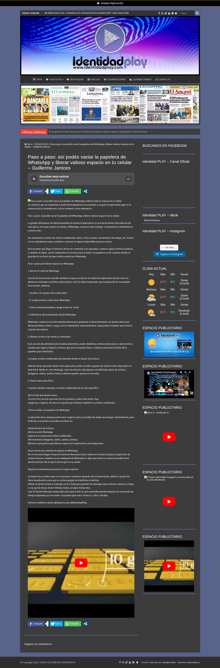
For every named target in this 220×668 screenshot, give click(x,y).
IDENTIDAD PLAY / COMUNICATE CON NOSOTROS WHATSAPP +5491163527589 (88, 13)
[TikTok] (165, 13)
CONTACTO (164, 79)
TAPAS (39, 79)
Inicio (29, 144)
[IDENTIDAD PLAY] (110, 45)
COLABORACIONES (116, 79)
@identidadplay (152, 220)
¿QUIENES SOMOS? (142, 79)
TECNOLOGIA (41, 144)
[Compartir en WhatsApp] (72, 191)
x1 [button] (128, 178)
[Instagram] (162, 13)
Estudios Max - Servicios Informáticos (181, 662)
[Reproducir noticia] (34, 178)
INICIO (26, 79)
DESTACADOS (77, 79)
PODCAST (95, 79)
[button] (195, 104)
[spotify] (172, 13)
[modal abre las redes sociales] (85, 191)
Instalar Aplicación (111, 3)
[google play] (176, 13)
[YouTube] (169, 13)
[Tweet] (56, 191)
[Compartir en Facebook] (36, 191)
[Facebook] (159, 13)
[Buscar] (197, 13)
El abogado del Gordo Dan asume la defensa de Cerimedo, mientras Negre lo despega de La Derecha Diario (98, 131)
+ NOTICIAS (55, 79)
